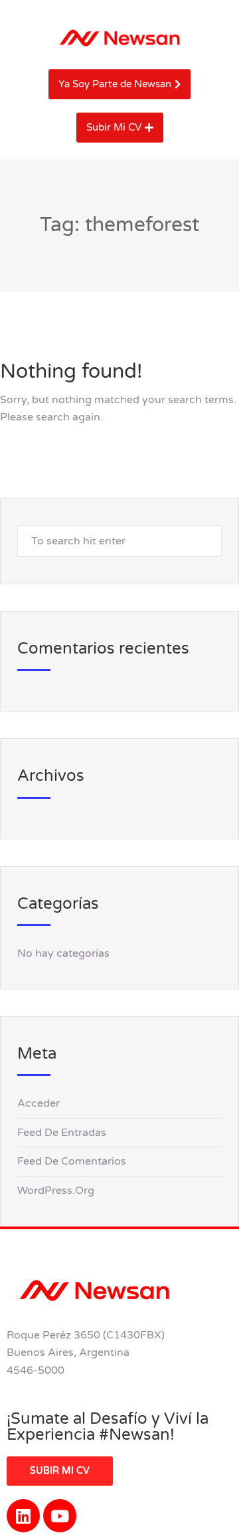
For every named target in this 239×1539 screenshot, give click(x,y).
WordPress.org (55, 1190)
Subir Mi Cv (60, 1470)
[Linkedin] (23, 1515)
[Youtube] (59, 1515)
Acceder (38, 1103)
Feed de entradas (61, 1132)
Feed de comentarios (71, 1161)
